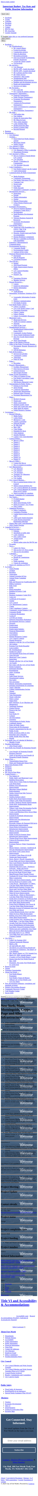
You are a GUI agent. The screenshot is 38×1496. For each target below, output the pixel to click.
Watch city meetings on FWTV (19, 565)
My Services (13, 65)
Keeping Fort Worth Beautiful (19, 646)
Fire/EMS (17, 501)
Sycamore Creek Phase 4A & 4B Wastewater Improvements (20, 856)
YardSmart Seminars (16, 706)
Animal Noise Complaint (17, 578)
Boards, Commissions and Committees (18, 1375)
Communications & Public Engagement (22, 173)
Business (8, 131)
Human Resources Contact (18, 636)
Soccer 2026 (9, 993)
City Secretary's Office (16, 154)
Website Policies (10, 1338)
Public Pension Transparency (23, 97)
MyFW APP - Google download (24, 71)
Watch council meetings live (23, 486)
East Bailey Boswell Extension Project (22, 927)
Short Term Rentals (20, 340)
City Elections (18, 159)
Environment (13, 627)
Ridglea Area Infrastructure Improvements (18, 786)
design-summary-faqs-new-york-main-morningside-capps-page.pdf (18, 1261)
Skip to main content (8, 2)
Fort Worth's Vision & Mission (19, 978)
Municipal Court (14, 318)
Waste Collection (15, 697)
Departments (9, 133)
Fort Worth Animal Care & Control (25, 169)
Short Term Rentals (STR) (22, 503)
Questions (12, 719)
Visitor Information (11, 1341)
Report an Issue (10, 966)
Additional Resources (16, 508)
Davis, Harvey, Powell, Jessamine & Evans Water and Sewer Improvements (22, 860)
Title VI (7, 1406)
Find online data (19, 114)
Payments (12, 544)
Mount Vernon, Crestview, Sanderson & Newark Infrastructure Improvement (22, 849)
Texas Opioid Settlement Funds (24, 335)
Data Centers (18, 506)
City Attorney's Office (16, 146)
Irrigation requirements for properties (21, 685)
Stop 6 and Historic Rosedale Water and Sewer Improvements (22, 864)
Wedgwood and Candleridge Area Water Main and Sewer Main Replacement (22, 930)
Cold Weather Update (12, 991)
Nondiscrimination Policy (13, 1357)
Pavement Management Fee (23, 395)
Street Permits (18, 388)
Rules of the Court (20, 325)
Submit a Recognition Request (15, 987)
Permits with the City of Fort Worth (21, 661)
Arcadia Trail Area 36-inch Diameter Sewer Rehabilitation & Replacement (21, 924)
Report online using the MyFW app (25, 542)
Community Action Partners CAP (20, 610)
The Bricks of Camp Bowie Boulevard (22, 948)
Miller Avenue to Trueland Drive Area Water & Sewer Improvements (22, 892)
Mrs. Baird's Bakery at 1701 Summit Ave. (23, 953)
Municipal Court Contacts (17, 657)
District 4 (17, 446)
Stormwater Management (22, 391)
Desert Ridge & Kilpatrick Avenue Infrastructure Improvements (20, 828)
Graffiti (16, 540)
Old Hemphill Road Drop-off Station (21, 653)
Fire (10, 276)
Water (11, 397)
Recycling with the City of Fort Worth (22, 665)
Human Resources (15, 282)
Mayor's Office (14, 461)
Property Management (16, 365)
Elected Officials (14, 414)
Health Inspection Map (21, 125)
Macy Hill (17, 427)
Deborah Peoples (19, 423)
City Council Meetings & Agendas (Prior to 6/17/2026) (25, 490)
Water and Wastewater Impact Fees (21, 763)
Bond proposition (15, 589)
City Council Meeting (16, 480)
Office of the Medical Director (19, 342)
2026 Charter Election (16, 525)
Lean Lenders (13, 648)
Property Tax (18, 274)
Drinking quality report (21, 405)
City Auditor (18, 478)
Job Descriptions (14, 718)
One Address (18, 116)
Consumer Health (19, 248)
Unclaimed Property (20, 259)
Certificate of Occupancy (17, 599)
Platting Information (20, 197)
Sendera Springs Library (17, 797)
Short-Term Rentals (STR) (14, 765)
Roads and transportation (22, 84)
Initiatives (8, 767)
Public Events (13, 731)
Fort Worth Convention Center (24, 378)
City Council (18, 555)
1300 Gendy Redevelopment (23, 518)
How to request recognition (23, 465)
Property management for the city (20, 729)
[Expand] (18, 65)
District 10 (17, 457)
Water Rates (13, 701)
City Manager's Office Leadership (25, 150)
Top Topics (13, 497)
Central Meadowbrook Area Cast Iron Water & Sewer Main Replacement (22, 913)
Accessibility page (22, 1316)
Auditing (12, 580)
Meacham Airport (19, 142)
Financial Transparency (21, 95)
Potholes (16, 531)
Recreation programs (20, 56)
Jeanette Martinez (19, 435)
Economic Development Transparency (22, 100)
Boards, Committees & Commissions (21, 162)
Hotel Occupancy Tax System (23, 504)
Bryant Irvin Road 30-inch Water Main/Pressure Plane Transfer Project (21, 873)
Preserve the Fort (15, 710)
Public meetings (19, 561)
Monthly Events (14, 742)
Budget (16, 263)
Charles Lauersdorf (20, 421)
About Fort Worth (11, 972)
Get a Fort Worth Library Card (24, 308)
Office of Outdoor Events (22, 376)
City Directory (18, 67)
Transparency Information (17, 93)
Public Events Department (18, 374)
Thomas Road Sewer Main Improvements (23, 838)
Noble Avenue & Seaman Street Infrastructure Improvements (20, 835)
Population (12, 976)
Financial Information (12, 1345)
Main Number (19, 1462)
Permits (16, 195)
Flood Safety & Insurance (13, 1389)
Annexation (13, 574)
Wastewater (17, 401)
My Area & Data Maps (12, 772)
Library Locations (19, 306)
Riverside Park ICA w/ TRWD (19, 932)
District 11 (17, 459)
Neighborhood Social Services (24, 80)
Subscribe (19, 1450)
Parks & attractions (20, 54)
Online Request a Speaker (22, 410)
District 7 (17, 452)
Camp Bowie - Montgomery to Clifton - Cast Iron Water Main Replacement (22, 884)
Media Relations (19, 176)
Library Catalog (19, 312)
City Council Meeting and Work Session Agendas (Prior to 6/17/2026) (18, 1370)
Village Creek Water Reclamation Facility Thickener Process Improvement (23, 809)
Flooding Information (12, 744)
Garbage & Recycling (21, 252)
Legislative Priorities (20, 512)
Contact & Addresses (12, 1349)
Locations (8, 768)
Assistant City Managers (22, 474)
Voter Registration (15, 695)
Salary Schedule (14, 672)
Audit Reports (18, 291)
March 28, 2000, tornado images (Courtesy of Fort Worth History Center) (22, 956)
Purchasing (17, 256)
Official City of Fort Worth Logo (20, 980)
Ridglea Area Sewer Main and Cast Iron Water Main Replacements (22, 916)
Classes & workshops (21, 563)
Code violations (19, 535)
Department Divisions (21, 152)
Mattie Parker (18, 416)
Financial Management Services (20, 254)
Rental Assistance (15, 667)
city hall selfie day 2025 (17, 946)
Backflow (12, 572)
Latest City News (19, 548)
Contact (6, 1459)
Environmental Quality (21, 250)
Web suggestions (11, 1480)
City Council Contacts (16, 638)
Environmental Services (17, 246)
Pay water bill (18, 90)
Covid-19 (12, 616)
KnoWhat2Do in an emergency (15, 1391)
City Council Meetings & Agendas (25, 487)
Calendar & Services (12, 527)
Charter (11, 601)
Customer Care (19, 182)
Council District (14, 438)
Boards (11, 738)
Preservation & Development (19, 727)
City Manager (18, 469)
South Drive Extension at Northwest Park (23, 899)
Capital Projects (10, 774)
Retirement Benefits (15, 668)
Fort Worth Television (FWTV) (24, 180)
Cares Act (12, 597)
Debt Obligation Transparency (24, 110)
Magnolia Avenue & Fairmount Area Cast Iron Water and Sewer (23, 909)
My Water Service (20, 75)
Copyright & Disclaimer (14, 1478)
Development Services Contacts (20, 621)
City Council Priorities (21, 271)
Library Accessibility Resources (24, 316)
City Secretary (18, 472)
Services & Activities (20, 354)
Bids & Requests (19, 257)
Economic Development (17, 207)
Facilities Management (21, 367)
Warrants (16, 323)
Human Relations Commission (24, 237)
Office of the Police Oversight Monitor (22, 344)
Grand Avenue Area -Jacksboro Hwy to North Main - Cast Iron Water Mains (22, 920)
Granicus (31, 1484)
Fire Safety (13, 680)
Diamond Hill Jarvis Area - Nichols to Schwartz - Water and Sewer (22, 867)
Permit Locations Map (21, 127)
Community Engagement (22, 178)
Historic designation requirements (20, 684)
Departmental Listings (16, 678)
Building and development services (25, 82)
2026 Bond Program (20, 265)
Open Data (17, 273)
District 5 (17, 448)
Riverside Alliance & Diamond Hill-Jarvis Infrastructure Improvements (23, 824)
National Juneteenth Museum (19, 942)
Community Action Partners (23, 333)
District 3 (17, 444)
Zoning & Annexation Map (23, 118)
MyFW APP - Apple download (24, 69)
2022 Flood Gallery (15, 746)
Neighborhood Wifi (20, 78)
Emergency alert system (21, 76)
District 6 (17, 450)
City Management (15, 467)
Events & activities (20, 50)
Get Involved (18, 63)
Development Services (16, 191)
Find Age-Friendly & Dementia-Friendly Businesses (24, 58)
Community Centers (20, 355)
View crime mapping (20, 122)
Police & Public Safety (16, 725)
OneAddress (13, 633)
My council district (20, 48)
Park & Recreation (15, 352)
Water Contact (14, 699)
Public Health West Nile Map (19, 736)
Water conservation (20, 403)
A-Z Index (8, 567)
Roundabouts (13, 670)
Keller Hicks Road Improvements (20, 799)
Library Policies (19, 314)
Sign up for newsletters (21, 552)
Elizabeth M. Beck (20, 431)
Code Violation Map (20, 124)
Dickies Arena (18, 380)
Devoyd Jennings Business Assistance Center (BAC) (22, 209)
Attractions (17, 357)
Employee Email (10, 1353)
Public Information (11, 1343)
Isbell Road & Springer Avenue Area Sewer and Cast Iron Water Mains (21, 888)
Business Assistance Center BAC (20, 595)
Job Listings (13, 644)
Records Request (19, 129)
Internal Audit (13, 289)
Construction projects (21, 52)
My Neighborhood (15, 46)
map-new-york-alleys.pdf (13, 1271)
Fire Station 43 (14, 776)
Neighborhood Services (17, 327)
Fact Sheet (17, 186)
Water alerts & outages (21, 408)
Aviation (12, 137)
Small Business (10, 1408)
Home (3, 999)
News (11, 546)
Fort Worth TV (14, 714)
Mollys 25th (13, 944)
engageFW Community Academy (25, 190)
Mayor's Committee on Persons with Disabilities (24, 239)
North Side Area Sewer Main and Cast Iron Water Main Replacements (22, 901)
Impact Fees (9, 759)
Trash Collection (14, 687)
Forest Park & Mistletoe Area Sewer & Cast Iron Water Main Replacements (22, 905)
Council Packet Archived (13, 1373)
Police (11, 361)
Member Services (19, 280)
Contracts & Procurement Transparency (22, 104)
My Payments (13, 88)
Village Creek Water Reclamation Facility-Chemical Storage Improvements (23, 801)
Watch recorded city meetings (23, 493)
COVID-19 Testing (15, 618)
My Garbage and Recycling (23, 73)
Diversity (12, 623)
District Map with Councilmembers (21, 523)
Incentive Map (10, 1411)
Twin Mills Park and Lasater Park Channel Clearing (20, 935)
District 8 (17, 454)
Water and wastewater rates (23, 406)
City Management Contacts (18, 604)
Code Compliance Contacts (18, 608)
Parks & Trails (18, 359)
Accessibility (9, 1340)
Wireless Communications (22, 301)
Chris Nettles (18, 429)
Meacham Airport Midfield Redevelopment (18, 790)
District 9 (17, 455)
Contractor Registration (17, 614)
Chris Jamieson (19, 433)
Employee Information (21, 286)
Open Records (14, 655)
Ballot (11, 587)
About (3, 1478)
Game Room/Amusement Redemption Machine (22, 520)
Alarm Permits (14, 569)
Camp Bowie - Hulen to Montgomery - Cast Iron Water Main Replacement (22, 896)
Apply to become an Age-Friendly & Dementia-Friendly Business (21, 756)
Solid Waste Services (16, 676)
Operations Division (20, 278)
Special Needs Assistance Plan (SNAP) (18, 1393)
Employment (13, 625)
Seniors (11, 674)
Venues (11, 691)
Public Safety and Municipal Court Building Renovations (20, 779)
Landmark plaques (15, 723)
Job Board (8, 770)
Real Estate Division (20, 372)
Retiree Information (20, 288)
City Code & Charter (12, 1377)
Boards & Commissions (21, 557)
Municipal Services (20, 320)
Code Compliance (15, 167)
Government (9, 412)
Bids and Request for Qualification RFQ (22, 582)
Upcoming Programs (20, 310)
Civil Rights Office (15, 225)
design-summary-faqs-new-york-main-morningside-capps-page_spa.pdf (18, 1267)
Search (3, 996)
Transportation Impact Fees (18, 761)
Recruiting (17, 363)
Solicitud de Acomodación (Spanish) (14, 1319)
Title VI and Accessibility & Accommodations (19, 1302)
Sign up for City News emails (23, 550)
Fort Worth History (15, 974)
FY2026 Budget (19, 499)
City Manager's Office (16, 148)
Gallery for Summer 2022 (17, 940)
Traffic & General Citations (23, 322)
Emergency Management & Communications (18, 243)
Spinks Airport (18, 144)
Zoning (16, 199)
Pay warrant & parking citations (24, 91)
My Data (12, 112)
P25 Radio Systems (20, 303)
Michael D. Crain (19, 420)
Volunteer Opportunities (13, 970)
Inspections (17, 193)
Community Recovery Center (15, 989)
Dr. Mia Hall (18, 425)
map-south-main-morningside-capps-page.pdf (13, 1276)
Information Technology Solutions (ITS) (22, 293)
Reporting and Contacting (17, 734)
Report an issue (14, 529)
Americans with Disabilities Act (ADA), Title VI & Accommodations (24, 229)
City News (8, 938)
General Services (19, 371)
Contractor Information (21, 389)
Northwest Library (15, 652)
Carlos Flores (18, 418)
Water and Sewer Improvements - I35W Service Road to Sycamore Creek (22, 881)
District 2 (17, 442)
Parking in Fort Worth (21, 386)
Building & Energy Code (17, 591)
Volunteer (12, 693)
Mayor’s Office (19, 440)
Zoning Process (14, 708)
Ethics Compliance (20, 510)
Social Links (18, 184)
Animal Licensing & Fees (17, 576)
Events (16, 559)
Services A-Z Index (20, 86)
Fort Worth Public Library (18, 305)
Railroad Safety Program (22, 393)
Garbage (12, 716)
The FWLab (13, 261)
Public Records (19, 188)
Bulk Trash (13, 586)
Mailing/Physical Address (21, 1459)
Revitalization (18, 212)
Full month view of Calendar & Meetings (19, 740)
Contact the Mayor (20, 463)
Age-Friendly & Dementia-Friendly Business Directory (21, 752)
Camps (11, 606)
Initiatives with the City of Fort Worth (21, 642)
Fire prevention (14, 682)
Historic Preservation (20, 201)
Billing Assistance (15, 584)
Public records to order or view (19, 733)
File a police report (20, 536)
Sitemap (26, 1478)
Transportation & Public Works (19, 384)
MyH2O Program (19, 399)
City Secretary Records (21, 165)
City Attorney (18, 471)
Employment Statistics (16, 629)
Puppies (12, 712)
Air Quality (13, 663)
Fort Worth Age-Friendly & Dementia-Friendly (20, 748)
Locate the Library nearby (22, 61)
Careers (16, 284)
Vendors (8, 1402)
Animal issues (18, 538)
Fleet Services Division (21, 369)
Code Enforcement (20, 171)
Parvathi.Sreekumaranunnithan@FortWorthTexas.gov (19, 1212)
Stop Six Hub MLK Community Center (22, 870)
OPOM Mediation (20, 350)
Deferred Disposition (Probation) (20, 619)
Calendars (12, 553)
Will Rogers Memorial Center (23, 382)
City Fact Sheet (14, 981)
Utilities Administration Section (19, 689)
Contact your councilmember (23, 437)
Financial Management (16, 631)
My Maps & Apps (20, 120)
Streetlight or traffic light (22, 533)
